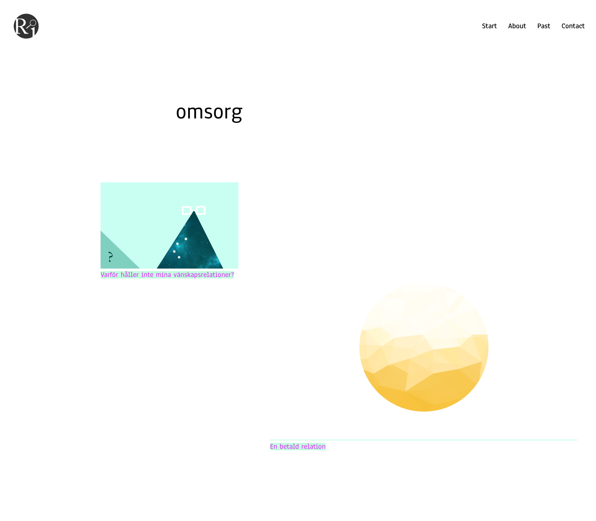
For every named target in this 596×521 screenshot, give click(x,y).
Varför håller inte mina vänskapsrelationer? (167, 274)
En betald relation (298, 446)
